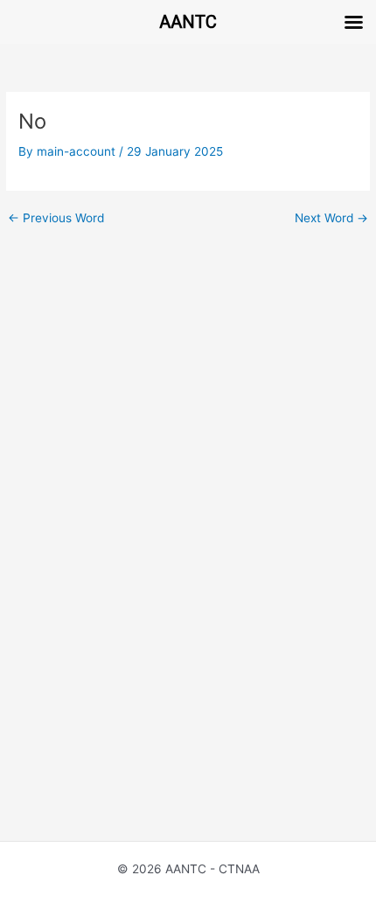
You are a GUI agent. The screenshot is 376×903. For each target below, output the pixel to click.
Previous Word (56, 219)
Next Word (331, 219)
